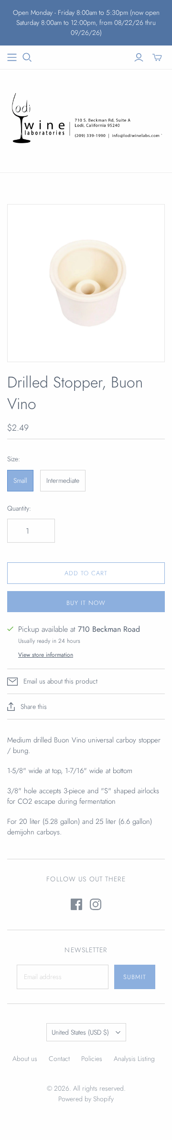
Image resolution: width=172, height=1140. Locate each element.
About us (24, 1058)
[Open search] (27, 57)
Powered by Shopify (86, 1099)
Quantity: (19, 508)
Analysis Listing (134, 1058)
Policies (91, 1058)
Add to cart (86, 573)
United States (80, 1032)
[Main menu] (12, 57)
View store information (45, 654)
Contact (59, 1058)
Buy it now (86, 602)
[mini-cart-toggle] (157, 57)
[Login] (139, 57)
